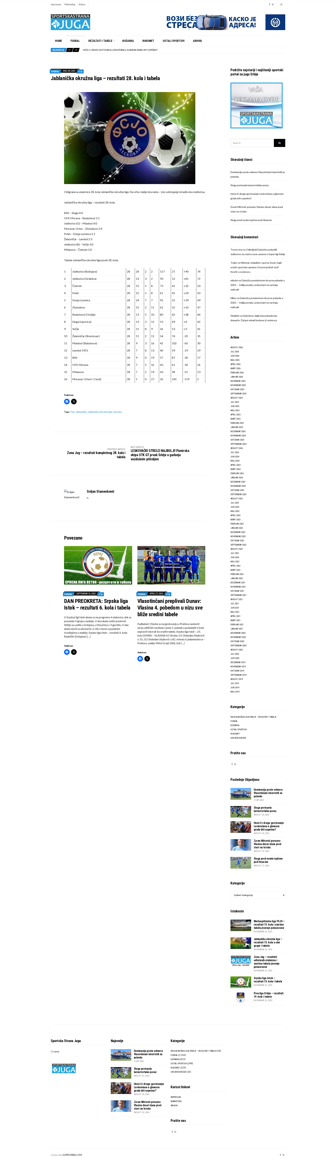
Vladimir (234, 315)
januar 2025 (236, 427)
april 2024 (235, 465)
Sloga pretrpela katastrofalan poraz (249, 185)
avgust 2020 (236, 649)
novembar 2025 (238, 385)
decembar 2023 (237, 481)
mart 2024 (235, 469)
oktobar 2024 (237, 439)
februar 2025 (237, 423)
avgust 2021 (236, 599)
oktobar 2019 (237, 670)
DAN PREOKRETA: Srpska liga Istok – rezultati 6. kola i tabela (97, 604)
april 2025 (235, 414)
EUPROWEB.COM (72, 1154)
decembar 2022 (237, 532)
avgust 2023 (236, 498)
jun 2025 (234, 406)
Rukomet (148, 41)
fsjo (73, 411)
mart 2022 (235, 570)
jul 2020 (234, 654)
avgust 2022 (236, 549)
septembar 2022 (238, 544)
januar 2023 (236, 528)
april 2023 (235, 515)
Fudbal (75, 41)
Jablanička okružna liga (100, 411)
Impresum (56, 4)
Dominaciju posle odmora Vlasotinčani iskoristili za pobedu (268, 793)
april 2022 (235, 565)
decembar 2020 (237, 633)
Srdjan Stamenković (100, 491)
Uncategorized (238, 738)
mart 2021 (235, 620)
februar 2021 (237, 624)
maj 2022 (234, 561)
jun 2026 (234, 355)
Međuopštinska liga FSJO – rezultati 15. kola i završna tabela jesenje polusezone (269, 925)
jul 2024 (234, 452)
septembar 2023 (238, 494)
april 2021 (235, 616)
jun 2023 (234, 507)
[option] (184, 49)
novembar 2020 (238, 637)
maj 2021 (234, 612)
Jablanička (81, 411)
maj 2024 (234, 460)
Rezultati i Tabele (100, 41)
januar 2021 (236, 628)
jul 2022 (234, 553)
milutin (234, 280)
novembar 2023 (238, 486)
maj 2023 (234, 511)
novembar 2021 (238, 586)
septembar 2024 (238, 444)
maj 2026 (234, 360)
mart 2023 (235, 519)
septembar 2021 (238, 595)
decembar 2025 (237, 381)
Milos (233, 298)
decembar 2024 (237, 431)
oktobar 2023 (237, 490)
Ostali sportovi (173, 41)
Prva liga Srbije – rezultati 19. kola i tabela (269, 995)
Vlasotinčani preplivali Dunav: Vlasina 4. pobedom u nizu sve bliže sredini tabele (169, 608)
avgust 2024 (236, 448)
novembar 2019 (238, 666)
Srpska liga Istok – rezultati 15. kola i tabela (268, 979)
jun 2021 (234, 607)
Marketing (70, 4)
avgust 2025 (236, 397)
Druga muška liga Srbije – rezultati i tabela (253, 717)
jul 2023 (234, 502)
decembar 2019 (237, 662)
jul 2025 (234, 402)
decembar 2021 (237, 582)
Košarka (128, 41)
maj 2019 (234, 691)
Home (58, 41)
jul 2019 (234, 683)
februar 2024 (237, 473)
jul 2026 (234, 351)
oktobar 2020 (237, 641)
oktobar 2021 (237, 591)
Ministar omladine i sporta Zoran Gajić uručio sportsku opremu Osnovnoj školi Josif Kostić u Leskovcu (256, 267)
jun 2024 (234, 456)
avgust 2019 (236, 679)
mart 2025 (235, 418)
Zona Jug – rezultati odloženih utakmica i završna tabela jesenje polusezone (266, 962)
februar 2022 (237, 574)
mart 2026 (235, 368)
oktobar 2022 (237, 540)
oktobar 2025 (237, 389)
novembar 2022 (238, 536)
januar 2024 (236, 477)
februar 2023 (237, 523)
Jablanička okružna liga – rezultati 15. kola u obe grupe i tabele (268, 942)
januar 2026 (236, 376)
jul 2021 (234, 603)
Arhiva (82, 4)
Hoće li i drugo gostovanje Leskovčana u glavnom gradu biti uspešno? (269, 826)
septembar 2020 (238, 645)
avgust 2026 (236, 347)
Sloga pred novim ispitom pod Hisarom (251, 220)
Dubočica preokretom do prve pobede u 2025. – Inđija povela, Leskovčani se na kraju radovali (257, 285)
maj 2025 (234, 410)
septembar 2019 (238, 675)
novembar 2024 (238, 435)
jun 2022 (234, 557)
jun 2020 (234, 658)
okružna (117, 411)
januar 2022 (236, 578)
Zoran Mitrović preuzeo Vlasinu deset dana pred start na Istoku (117, 50)
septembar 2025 (238, 393)
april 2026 (235, 364)
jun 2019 (234, 687)
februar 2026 (237, 372)
